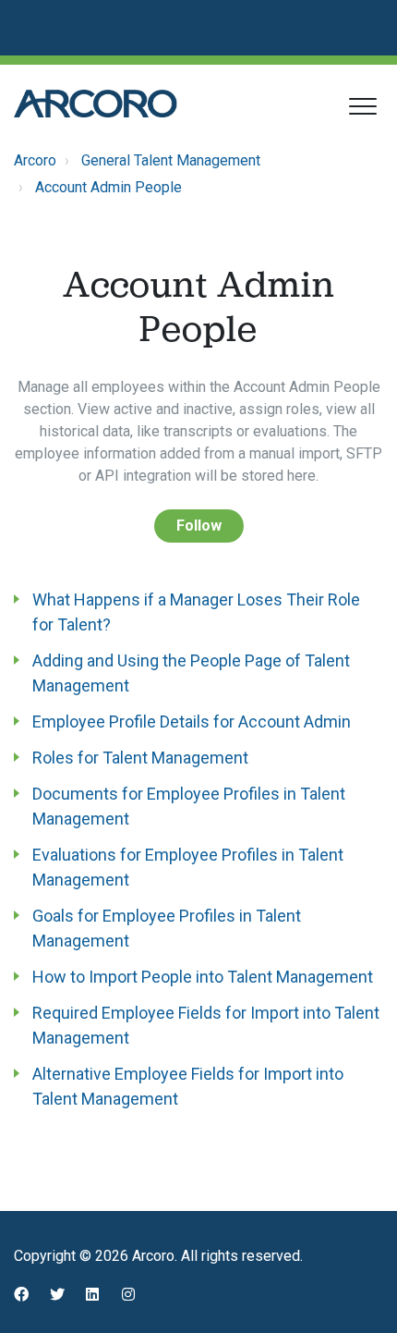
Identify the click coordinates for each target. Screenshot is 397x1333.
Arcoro (35, 160)
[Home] (95, 103)
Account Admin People (108, 187)
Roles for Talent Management (140, 757)
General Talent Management (170, 160)
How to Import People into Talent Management (202, 976)
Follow (199, 525)
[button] (362, 106)
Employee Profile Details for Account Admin (191, 721)
